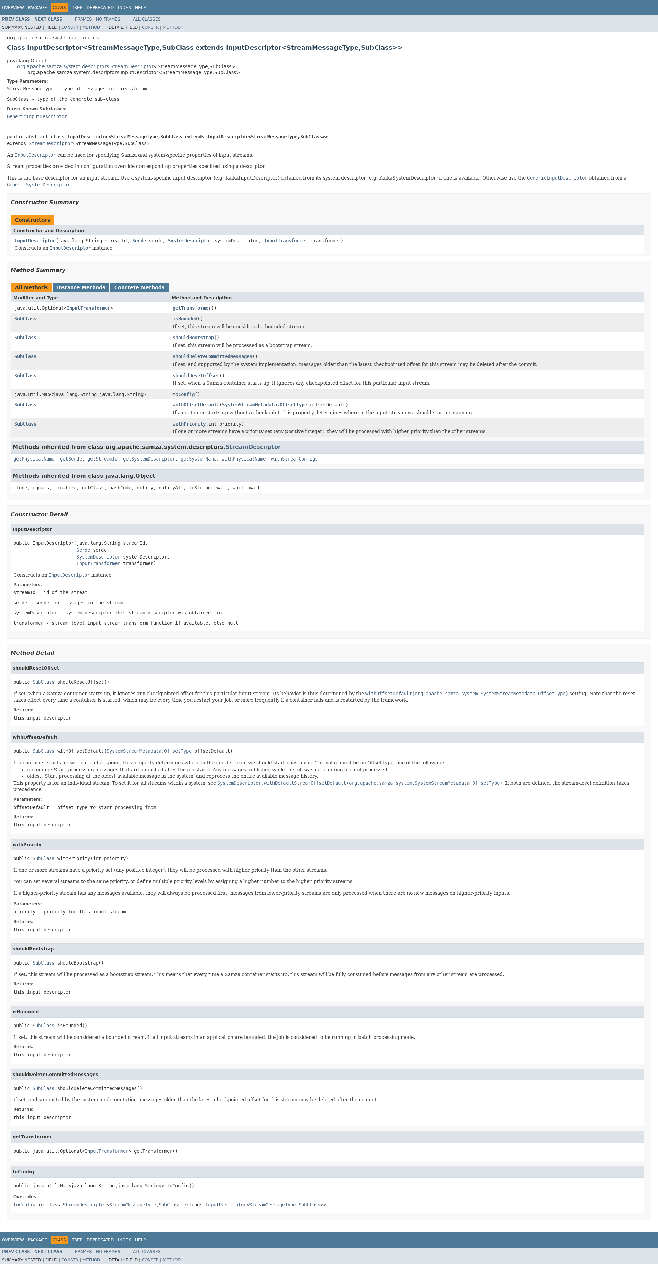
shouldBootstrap (193, 337)
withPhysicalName (244, 459)
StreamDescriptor (51, 143)
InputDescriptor (35, 240)
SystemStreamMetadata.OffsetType (264, 404)
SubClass (25, 318)
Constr (69, 27)
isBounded (185, 318)
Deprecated (100, 7)
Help (140, 7)
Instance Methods (81, 287)
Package (37, 7)
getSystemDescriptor (149, 459)
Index (124, 7)
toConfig (184, 394)
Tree (77, 7)
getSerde (71, 459)
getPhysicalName (33, 459)
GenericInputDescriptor (37, 116)
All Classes (147, 19)
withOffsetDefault (196, 404)
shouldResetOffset (196, 375)
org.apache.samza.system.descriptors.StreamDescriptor (85, 66)
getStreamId (102, 459)
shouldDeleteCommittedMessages (212, 356)
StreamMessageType (132, 1204)
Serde (139, 240)
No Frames (108, 19)
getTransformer (192, 308)
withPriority (189, 424)
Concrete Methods (139, 287)
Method (91, 27)
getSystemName (198, 459)
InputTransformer (286, 240)
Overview (13, 7)
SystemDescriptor (190, 240)
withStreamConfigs (294, 459)
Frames (83, 19)
